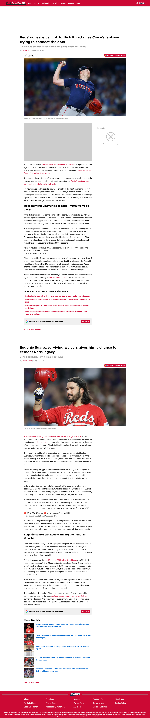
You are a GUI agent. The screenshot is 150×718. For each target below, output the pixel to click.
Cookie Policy (120, 703)
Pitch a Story (51, 703)
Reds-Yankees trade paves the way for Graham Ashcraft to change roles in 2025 (57, 301)
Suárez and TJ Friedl (43, 442)
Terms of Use (98, 703)
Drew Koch (27, 50)
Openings (50, 699)
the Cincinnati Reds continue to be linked (58, 164)
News (30, 3)
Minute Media (13, 712)
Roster (63, 3)
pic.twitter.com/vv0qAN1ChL (58, 513)
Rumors (37, 3)
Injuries (71, 3)
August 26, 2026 (51, 516)
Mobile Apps (120, 699)
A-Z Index (77, 707)
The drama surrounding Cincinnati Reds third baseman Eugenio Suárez (53, 436)
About (26, 699)
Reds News (35, 683)
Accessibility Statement (55, 707)
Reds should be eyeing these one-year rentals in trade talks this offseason (57, 296)
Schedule (45, 3)
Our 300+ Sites (99, 699)
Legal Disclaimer (31, 707)
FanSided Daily (30, 703)
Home (26, 329)
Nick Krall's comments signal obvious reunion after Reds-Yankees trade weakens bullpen (56, 313)
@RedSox (43, 248)
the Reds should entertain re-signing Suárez (69, 596)
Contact (77, 699)
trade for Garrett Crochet (58, 277)
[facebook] (133, 3)
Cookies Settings (100, 707)
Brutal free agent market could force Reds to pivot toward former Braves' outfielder (57, 307)
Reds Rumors (36, 329)
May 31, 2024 (41, 253)
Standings (55, 3)
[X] (137, 3)
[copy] (36, 55)
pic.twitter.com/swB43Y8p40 (36, 251)
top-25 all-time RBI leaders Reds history (61, 560)
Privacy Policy (79, 703)
